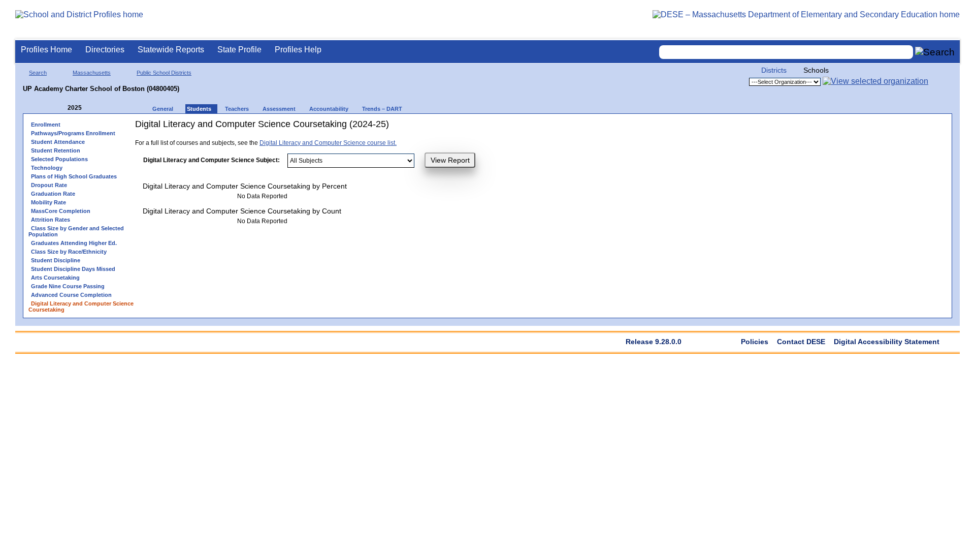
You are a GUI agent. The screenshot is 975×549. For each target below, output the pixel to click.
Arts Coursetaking (55, 277)
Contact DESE (801, 342)
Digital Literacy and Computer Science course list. (328, 142)
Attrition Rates (50, 220)
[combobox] (786, 52)
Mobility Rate (48, 202)
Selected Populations (59, 159)
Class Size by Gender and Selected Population (76, 231)
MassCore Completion (60, 211)
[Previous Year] (60, 108)
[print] (498, 128)
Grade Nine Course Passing (68, 286)
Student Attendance (58, 142)
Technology (46, 168)
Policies (754, 342)
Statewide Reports (171, 49)
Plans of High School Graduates (74, 176)
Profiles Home (46, 49)
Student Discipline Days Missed (73, 269)
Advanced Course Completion (71, 295)
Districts (774, 70)
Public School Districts (164, 73)
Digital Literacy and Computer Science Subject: (211, 160)
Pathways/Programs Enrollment (73, 133)
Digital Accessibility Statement (886, 342)
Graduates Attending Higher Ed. (74, 243)
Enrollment (45, 124)
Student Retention (55, 150)
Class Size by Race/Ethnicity (69, 252)
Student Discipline (55, 260)
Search (38, 73)
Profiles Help (298, 49)
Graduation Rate (53, 194)
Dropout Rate (49, 185)
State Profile (239, 49)
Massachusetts (92, 73)
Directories (104, 49)
